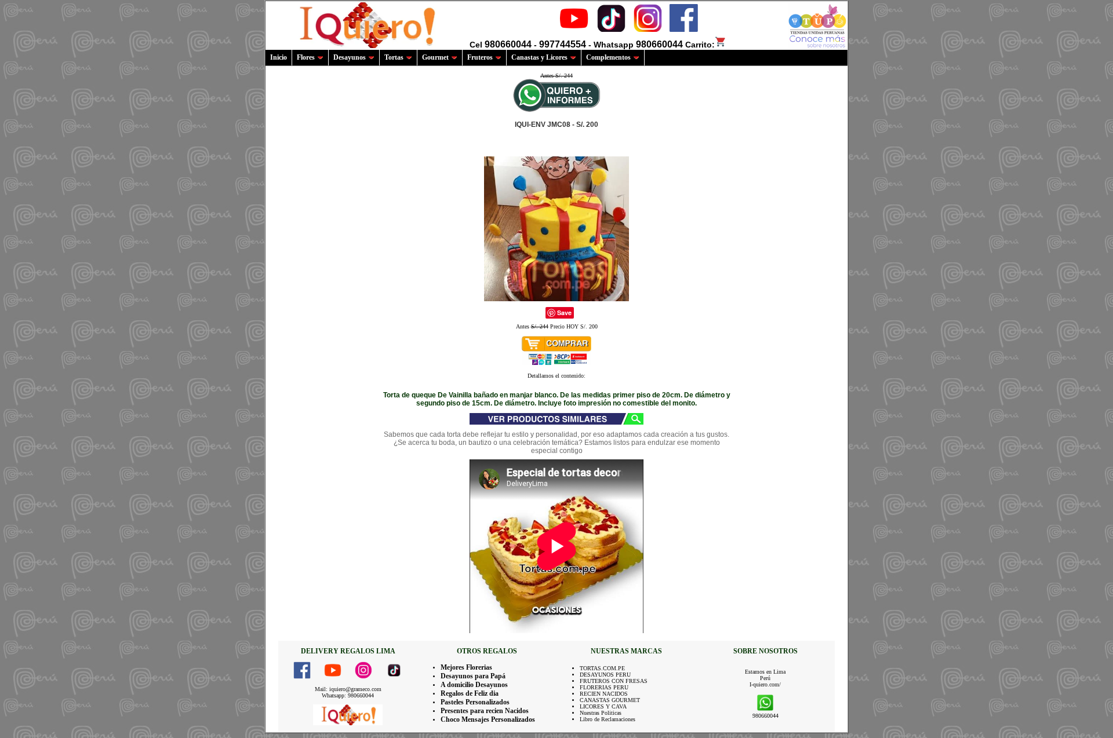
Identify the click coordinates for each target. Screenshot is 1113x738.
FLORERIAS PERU (604, 687)
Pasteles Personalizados (475, 702)
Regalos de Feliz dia (470, 693)
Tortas (393, 57)
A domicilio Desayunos (474, 685)
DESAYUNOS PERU (605, 674)
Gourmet (435, 57)
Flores (306, 57)
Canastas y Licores (539, 57)
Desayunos (349, 57)
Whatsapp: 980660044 (348, 695)
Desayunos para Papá (473, 676)
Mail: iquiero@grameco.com (348, 689)
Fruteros (480, 57)
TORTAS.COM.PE (602, 668)
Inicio (278, 57)
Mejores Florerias (466, 667)
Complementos (608, 57)
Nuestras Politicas (600, 713)
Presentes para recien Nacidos (485, 711)
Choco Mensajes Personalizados (488, 719)
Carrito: (700, 44)
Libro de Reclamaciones (607, 719)
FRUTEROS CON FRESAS (614, 681)
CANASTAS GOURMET (610, 700)
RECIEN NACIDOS (604, 693)
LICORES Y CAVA (603, 706)
